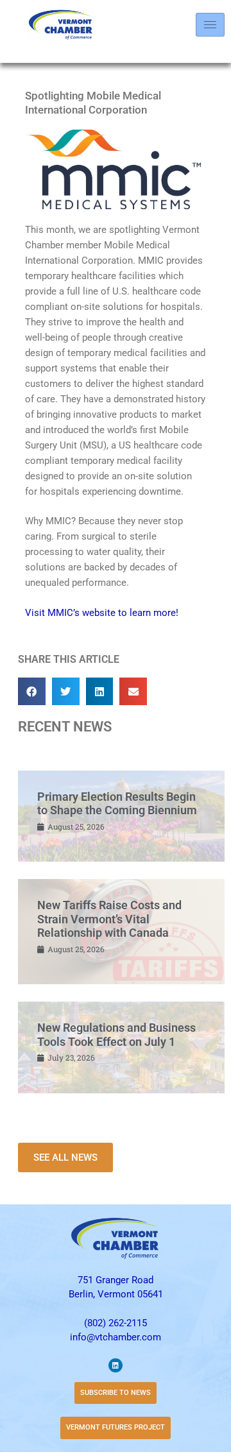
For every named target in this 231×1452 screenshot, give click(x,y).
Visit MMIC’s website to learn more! (101, 613)
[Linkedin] (115, 1365)
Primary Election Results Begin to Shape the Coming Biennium (117, 803)
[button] (32, 691)
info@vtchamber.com (115, 1337)
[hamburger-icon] (210, 25)
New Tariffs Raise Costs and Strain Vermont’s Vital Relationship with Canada (109, 918)
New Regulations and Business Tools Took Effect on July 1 (116, 1034)
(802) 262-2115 (115, 1323)
